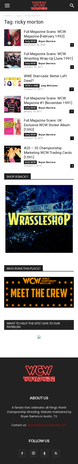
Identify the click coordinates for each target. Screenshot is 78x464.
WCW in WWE (31, 85)
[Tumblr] (45, 453)
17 (72, 89)
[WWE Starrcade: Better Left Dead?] (12, 82)
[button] (7, 5)
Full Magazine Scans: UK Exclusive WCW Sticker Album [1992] (47, 125)
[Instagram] (33, 453)
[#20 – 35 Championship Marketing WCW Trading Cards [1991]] (12, 154)
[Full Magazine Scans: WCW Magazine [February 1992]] (12, 37)
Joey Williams (49, 85)
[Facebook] (22, 453)
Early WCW (30, 41)
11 (72, 111)
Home (7, 15)
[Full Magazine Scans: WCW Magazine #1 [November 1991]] (12, 104)
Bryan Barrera (47, 41)
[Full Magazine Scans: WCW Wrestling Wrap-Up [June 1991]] (12, 59)
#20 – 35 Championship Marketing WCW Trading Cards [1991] (48, 152)
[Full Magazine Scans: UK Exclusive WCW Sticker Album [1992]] (12, 126)
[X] (56, 453)
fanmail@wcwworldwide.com (47, 425)
